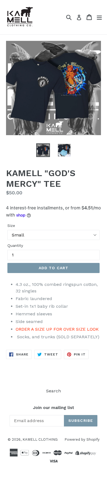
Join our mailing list (53, 407)
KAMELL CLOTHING (40, 439)
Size (11, 225)
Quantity (15, 245)
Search (53, 390)
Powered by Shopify (82, 439)
